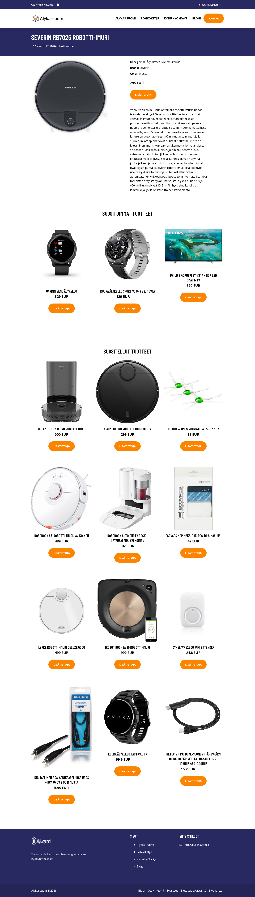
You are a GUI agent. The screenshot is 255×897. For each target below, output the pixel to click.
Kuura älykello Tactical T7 (127, 754)
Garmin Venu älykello (61, 291)
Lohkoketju (150, 18)
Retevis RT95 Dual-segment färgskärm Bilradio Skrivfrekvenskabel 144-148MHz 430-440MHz (193, 759)
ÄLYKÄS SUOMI (125, 18)
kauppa (214, 18)
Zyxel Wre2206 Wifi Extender (193, 647)
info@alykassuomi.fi (210, 4)
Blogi (196, 18)
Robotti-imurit (170, 62)
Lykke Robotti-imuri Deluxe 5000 (61, 647)
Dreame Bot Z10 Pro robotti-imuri (61, 429)
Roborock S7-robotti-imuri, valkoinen (61, 535)
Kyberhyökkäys (175, 18)
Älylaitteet (153, 62)
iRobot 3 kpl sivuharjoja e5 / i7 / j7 (193, 429)
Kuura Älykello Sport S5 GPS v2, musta (127, 291)
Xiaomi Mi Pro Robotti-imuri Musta (127, 429)
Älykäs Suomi (145, 845)
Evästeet (172, 890)
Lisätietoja (143, 94)
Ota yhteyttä (156, 890)
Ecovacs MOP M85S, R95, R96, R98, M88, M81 (193, 535)
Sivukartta (215, 890)
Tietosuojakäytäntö (193, 890)
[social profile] (58, 4)
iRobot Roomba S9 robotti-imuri (127, 647)
